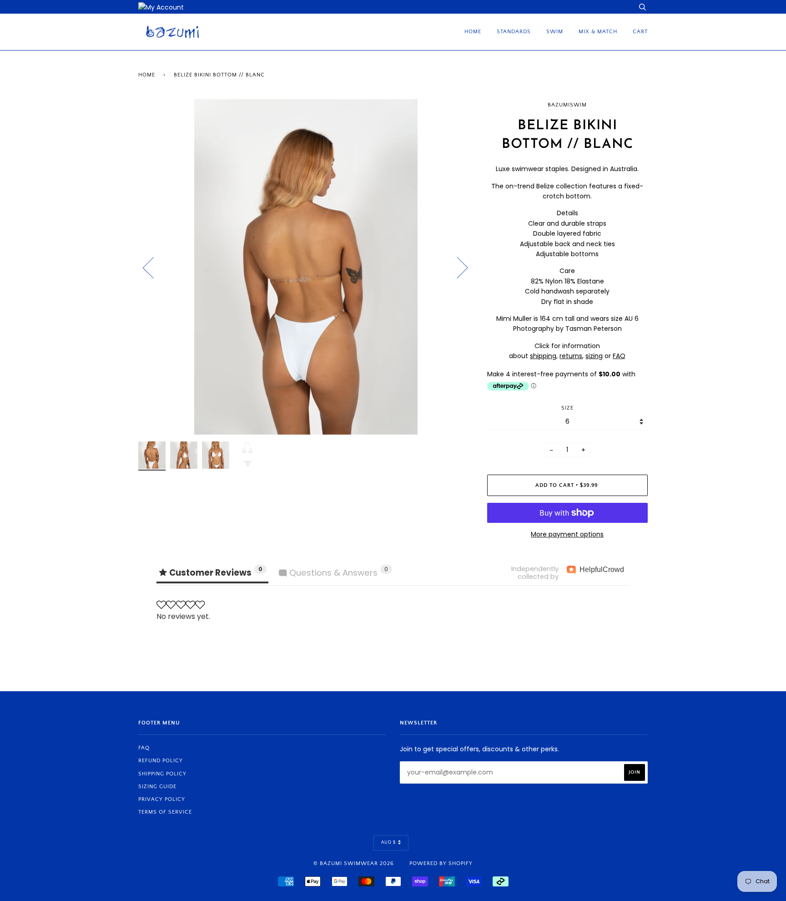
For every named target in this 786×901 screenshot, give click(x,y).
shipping (543, 355)
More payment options (567, 534)
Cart (640, 32)
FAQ (619, 355)
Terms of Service (165, 812)
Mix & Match (598, 32)
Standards (514, 32)
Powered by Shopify (441, 863)
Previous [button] (153, 267)
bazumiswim (567, 105)
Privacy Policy (161, 799)
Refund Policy (160, 761)
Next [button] (457, 267)
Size (567, 408)
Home (472, 32)
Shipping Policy (162, 774)
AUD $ (388, 842)
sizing (594, 355)
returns (570, 355)
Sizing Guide (157, 787)
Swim (554, 32)
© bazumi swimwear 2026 (353, 863)
